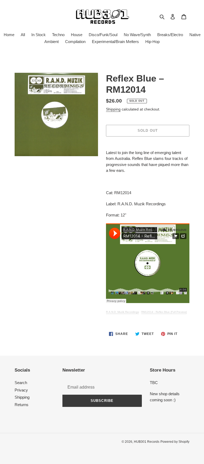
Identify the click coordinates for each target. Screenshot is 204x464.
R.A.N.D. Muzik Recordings (122, 311)
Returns (21, 404)
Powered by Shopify (174, 442)
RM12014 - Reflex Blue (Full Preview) (164, 311)
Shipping (113, 109)
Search (21, 382)
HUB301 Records (146, 442)
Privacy (21, 390)
